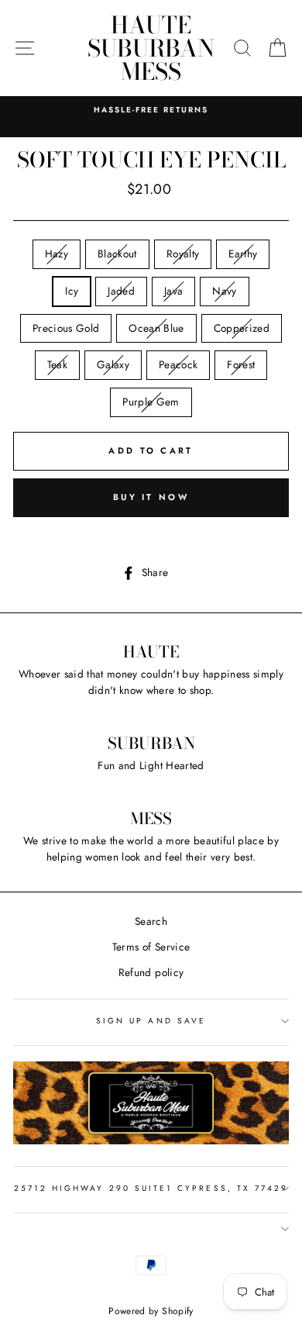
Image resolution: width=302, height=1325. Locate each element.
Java (173, 290)
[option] (151, 110)
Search (151, 921)
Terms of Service (151, 946)
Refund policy (151, 972)
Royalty (182, 253)
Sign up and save (151, 1021)
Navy (224, 290)
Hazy (56, 253)
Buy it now (151, 497)
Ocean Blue (156, 328)
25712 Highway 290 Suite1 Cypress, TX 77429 (151, 1188)
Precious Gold (66, 328)
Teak (57, 364)
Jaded (121, 290)
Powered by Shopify (150, 1311)
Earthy (242, 253)
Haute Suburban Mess (151, 48)
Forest (241, 364)
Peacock (178, 364)
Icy (71, 290)
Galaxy (113, 364)
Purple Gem (150, 401)
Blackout (117, 253)
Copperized (241, 328)
